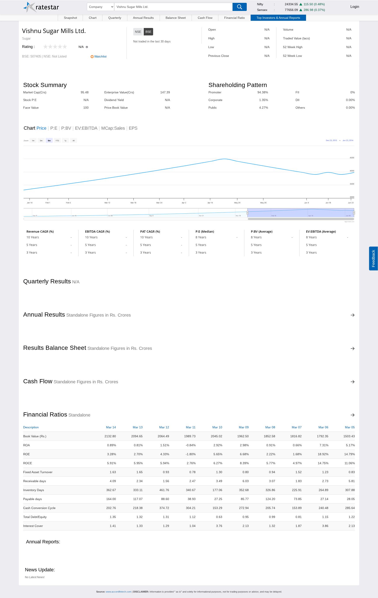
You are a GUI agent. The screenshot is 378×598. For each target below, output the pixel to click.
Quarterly (114, 17)
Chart (92, 17)
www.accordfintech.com (118, 591)
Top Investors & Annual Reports (278, 17)
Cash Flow (205, 17)
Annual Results (143, 17)
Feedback (373, 258)
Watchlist (100, 56)
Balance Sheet (176, 17)
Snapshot (70, 17)
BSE (148, 31)
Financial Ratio (234, 17)
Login (354, 7)
